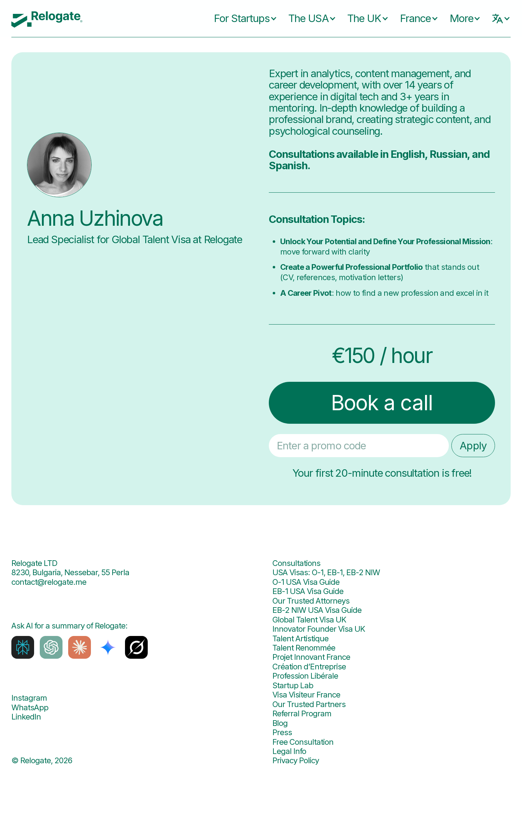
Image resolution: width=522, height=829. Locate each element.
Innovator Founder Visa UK (318, 628)
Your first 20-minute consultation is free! (382, 473)
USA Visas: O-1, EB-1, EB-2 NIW (326, 572)
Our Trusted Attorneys (310, 600)
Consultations (296, 563)
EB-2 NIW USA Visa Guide (316, 610)
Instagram (29, 697)
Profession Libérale (305, 675)
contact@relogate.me (48, 582)
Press (282, 732)
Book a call (382, 402)
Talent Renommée (303, 647)
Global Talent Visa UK (309, 619)
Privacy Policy (295, 760)
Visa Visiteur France (306, 694)
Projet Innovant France (311, 657)
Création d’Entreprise (309, 666)
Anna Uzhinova (95, 218)
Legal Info (289, 751)
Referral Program (301, 713)
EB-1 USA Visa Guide (307, 591)
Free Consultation (302, 742)
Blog (280, 723)
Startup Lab (292, 685)
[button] (239, 18)
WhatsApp (29, 707)
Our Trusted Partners (309, 704)
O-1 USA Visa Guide (305, 582)
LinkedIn (26, 716)
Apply (473, 445)
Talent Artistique (300, 638)
